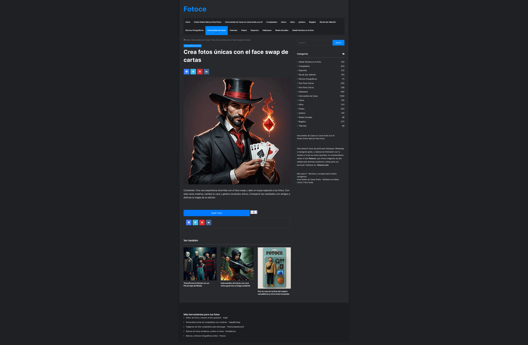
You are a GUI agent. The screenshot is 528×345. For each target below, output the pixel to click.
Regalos (312, 22)
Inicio (187, 22)
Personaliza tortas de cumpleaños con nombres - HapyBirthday (213, 322)
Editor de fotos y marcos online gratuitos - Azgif (207, 318)
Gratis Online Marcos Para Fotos (207, 22)
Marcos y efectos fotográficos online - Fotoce (206, 336)
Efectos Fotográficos (194, 30)
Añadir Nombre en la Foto (303, 30)
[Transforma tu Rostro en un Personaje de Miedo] (200, 263)
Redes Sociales (281, 30)
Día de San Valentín (328, 22)
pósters (302, 22)
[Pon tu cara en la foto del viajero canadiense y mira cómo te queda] (274, 268)
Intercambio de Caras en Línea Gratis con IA (243, 22)
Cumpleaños (271, 22)
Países (244, 30)
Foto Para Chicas (306, 83)
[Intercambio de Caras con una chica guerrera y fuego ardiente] (237, 263)
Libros (283, 22)
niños (292, 22)
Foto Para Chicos (306, 87)
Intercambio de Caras (216, 30)
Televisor (233, 30)
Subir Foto (216, 213)
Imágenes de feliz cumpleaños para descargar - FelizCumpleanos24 (215, 327)
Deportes (255, 30)
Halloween (267, 30)
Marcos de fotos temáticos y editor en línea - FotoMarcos (211, 331)
